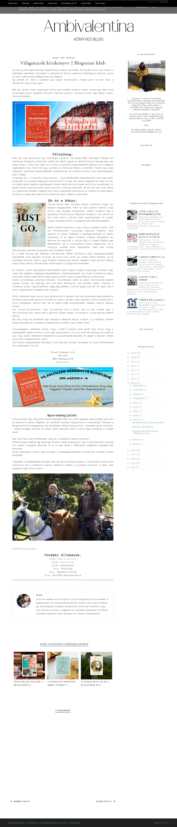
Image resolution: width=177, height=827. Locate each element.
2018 (133, 450)
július (136, 403)
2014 (133, 467)
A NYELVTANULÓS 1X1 (152, 257)
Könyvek (39, 3)
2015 (133, 463)
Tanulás (52, 3)
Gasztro (86, 3)
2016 (133, 459)
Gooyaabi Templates (68, 822)
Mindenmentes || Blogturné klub (148, 422)
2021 (133, 374)
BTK (62, 58)
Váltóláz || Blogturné (142, 427)
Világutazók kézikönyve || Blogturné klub (145, 432)
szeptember (139, 398)
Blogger (164, 2)
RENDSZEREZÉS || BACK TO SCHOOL (149, 235)
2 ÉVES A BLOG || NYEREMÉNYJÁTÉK (150, 213)
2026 (134, 353)
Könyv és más (67, 562)
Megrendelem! (63, 362)
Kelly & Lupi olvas (67, 559)
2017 (133, 454)
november (138, 390)
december (138, 385)
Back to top (160, 823)
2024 (133, 361)
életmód (70, 58)
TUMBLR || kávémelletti (152, 299)
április (136, 415)
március (137, 420)
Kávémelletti (69, 3)
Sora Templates (29, 822)
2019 (133, 383)
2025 (133, 357)
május (136, 411)
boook (55, 58)
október (137, 394)
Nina (39, 595)
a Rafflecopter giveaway (24, 549)
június (136, 407)
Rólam (25, 3)
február (137, 440)
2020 (134, 379)
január (136, 444)
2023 (133, 366)
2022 (133, 370)
